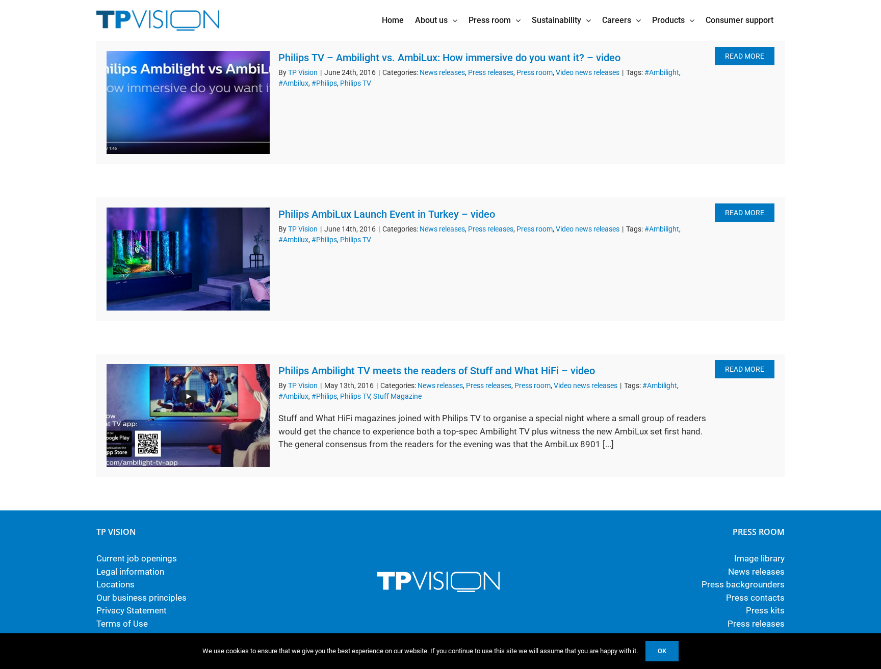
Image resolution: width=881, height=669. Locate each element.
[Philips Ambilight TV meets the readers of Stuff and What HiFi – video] (188, 415)
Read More (744, 56)
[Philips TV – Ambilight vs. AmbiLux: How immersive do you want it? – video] (188, 102)
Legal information (130, 572)
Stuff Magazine (397, 396)
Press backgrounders (743, 584)
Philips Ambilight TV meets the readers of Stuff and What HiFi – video (436, 371)
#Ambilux (293, 83)
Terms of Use (122, 624)
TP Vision (303, 72)
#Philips (324, 83)
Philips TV (355, 83)
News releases (442, 72)
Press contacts (755, 598)
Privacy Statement (131, 610)
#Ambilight (661, 72)
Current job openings (136, 558)
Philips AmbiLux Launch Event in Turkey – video (386, 214)
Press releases (490, 72)
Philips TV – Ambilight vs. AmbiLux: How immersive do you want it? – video (449, 58)
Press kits (765, 610)
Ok (662, 651)
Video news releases (587, 72)
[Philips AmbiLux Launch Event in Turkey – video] (188, 259)
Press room (534, 72)
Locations (115, 584)
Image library (759, 558)
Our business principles (141, 598)
